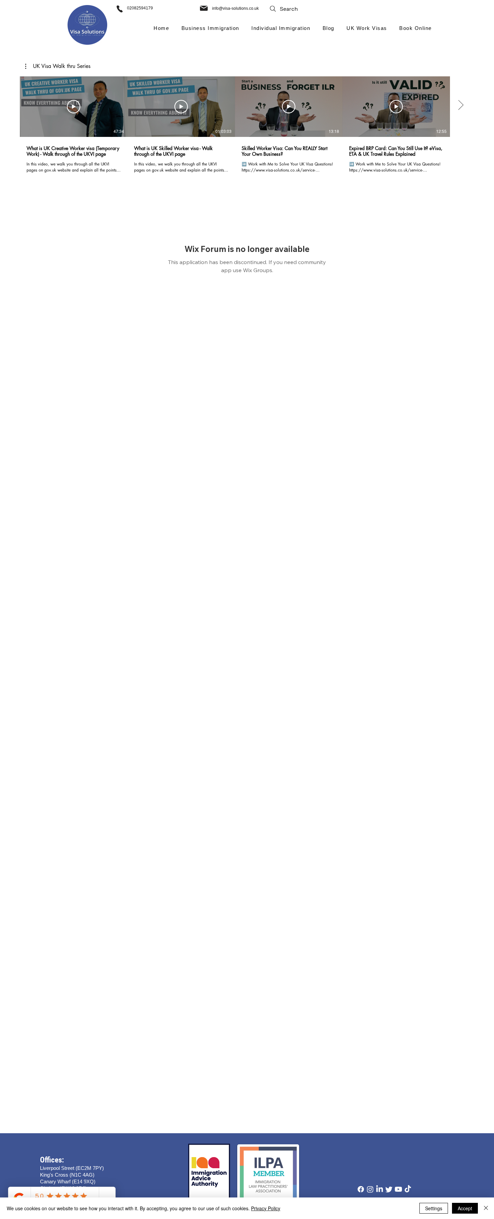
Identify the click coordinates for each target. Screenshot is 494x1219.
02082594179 (140, 8)
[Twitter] (389, 1189)
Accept (465, 1208)
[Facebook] (361, 1189)
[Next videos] (460, 105)
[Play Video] (73, 106)
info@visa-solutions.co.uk (235, 8)
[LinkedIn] (379, 1189)
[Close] (486, 1208)
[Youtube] (398, 1189)
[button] (210, 28)
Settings (433, 1208)
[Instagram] (370, 1189)
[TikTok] (408, 1189)
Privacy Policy (265, 1208)
